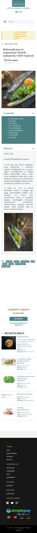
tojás (33, 261)
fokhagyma (6, 266)
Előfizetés (9, 485)
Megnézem (18, 319)
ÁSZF (8, 474)
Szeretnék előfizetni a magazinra (18, 324)
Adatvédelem (10, 477)
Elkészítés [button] (8, 149)
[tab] (18, 113)
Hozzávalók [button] (9, 113)
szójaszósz (25, 261)
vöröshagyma (20, 264)
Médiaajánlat (10, 471)
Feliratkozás (10, 493)
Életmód (9, 459)
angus (5, 264)
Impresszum (10, 468)
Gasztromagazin (11, 453)
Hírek (8, 450)
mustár (16, 261)
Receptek (9, 456)
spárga (11, 264)
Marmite (9, 261)
